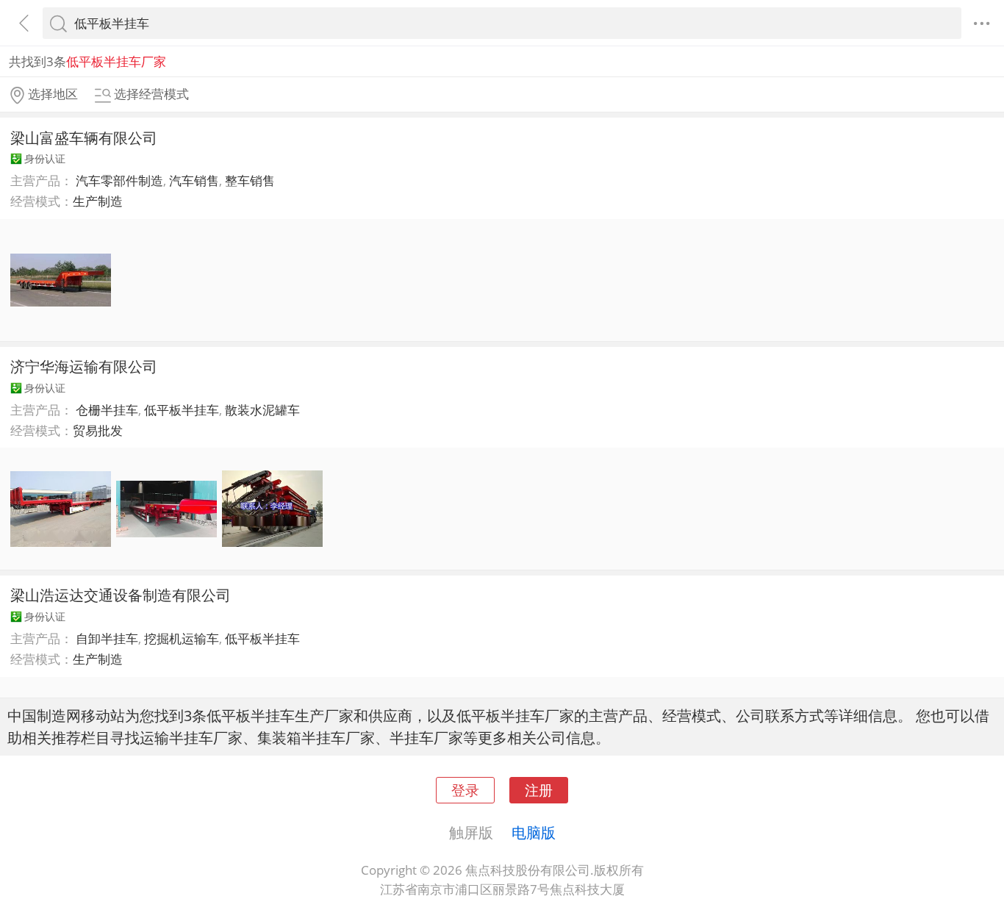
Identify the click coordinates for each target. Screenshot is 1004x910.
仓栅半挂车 (107, 409)
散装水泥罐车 (262, 409)
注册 (539, 790)
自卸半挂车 (107, 638)
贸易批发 (98, 430)
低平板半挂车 (181, 409)
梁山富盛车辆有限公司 (83, 137)
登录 (465, 790)
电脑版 (534, 832)
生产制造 (98, 201)
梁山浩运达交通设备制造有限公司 (120, 594)
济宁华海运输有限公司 (83, 366)
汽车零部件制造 (119, 180)
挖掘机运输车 (181, 638)
